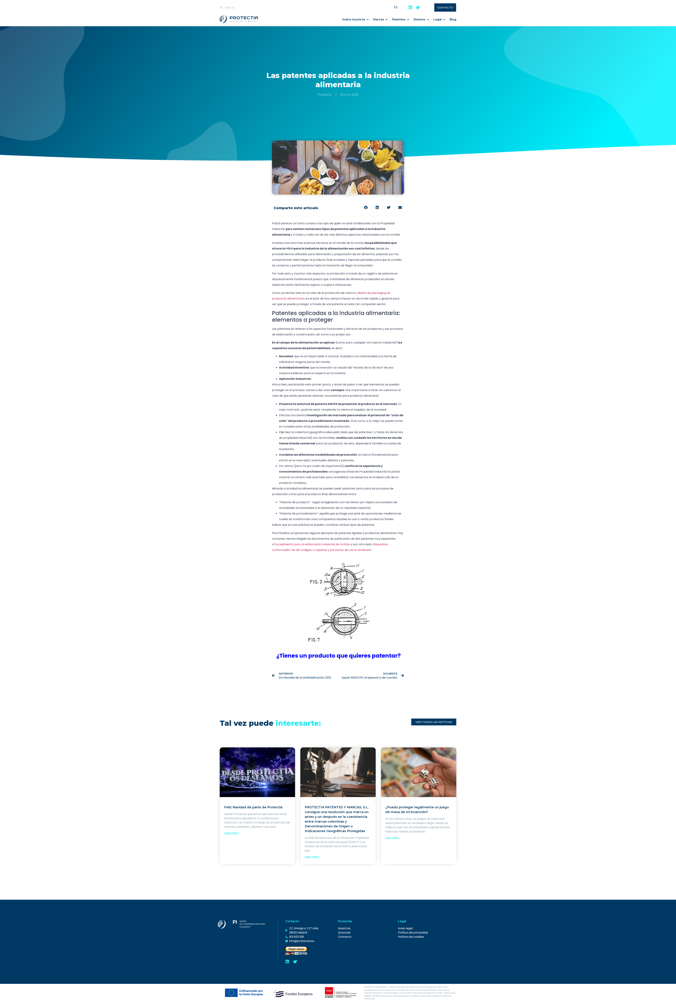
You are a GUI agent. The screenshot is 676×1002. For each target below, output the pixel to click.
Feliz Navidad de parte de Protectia (253, 807)
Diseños (419, 19)
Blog (453, 19)
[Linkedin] (410, 7)
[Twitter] (418, 7)
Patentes (398, 19)
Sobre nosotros (353, 19)
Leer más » (231, 833)
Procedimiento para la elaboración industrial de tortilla (311, 544)
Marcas (378, 19)
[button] (366, 207)
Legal (437, 19)
